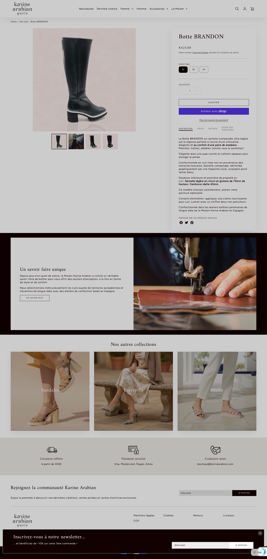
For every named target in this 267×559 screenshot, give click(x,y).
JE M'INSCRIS (241, 545)
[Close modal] (260, 533)
